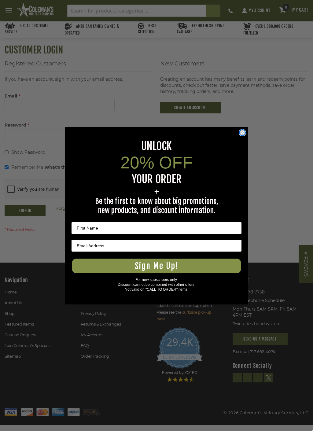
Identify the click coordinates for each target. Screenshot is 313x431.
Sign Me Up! (156, 266)
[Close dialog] (242, 132)
